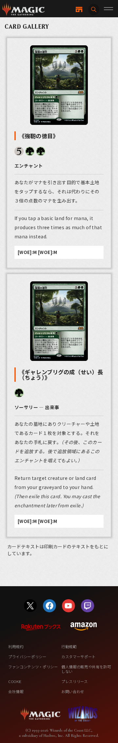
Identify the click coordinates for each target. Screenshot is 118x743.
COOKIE (15, 681)
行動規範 (69, 646)
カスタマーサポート (78, 656)
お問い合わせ (72, 691)
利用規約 (16, 646)
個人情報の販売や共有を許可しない (86, 669)
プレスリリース (74, 681)
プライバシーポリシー (27, 656)
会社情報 (16, 691)
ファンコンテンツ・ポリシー (33, 666)
